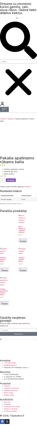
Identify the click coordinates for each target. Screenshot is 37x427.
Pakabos (10, 119)
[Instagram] (7, 421)
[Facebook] (2, 421)
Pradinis (3, 119)
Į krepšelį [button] (23, 240)
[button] (18, 41)
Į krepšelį (10, 180)
